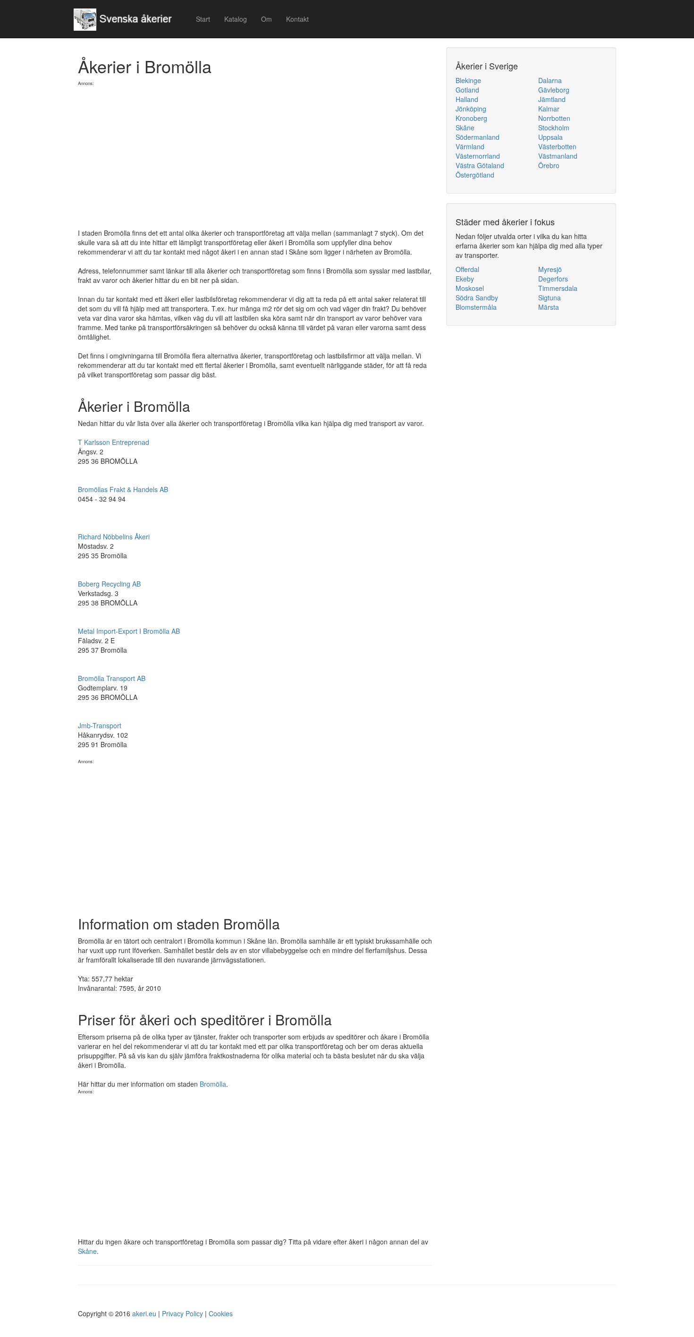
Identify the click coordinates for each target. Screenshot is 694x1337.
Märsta (548, 307)
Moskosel (470, 288)
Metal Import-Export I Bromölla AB (129, 631)
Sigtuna (549, 297)
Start (203, 19)
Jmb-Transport (99, 725)
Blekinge (468, 80)
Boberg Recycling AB (109, 583)
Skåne (87, 1251)
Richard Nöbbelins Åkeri (114, 536)
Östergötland (475, 174)
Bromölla (213, 1084)
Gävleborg (553, 89)
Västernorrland (478, 156)
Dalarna (550, 80)
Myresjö (550, 269)
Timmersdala (557, 288)
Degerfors (553, 278)
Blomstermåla (476, 307)
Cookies (221, 1313)
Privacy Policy (182, 1313)
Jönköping (471, 108)
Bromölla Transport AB (111, 678)
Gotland (467, 89)
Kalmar (548, 108)
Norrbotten (554, 118)
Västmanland (557, 156)
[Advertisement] (255, 152)
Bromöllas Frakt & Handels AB (123, 489)
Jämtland (552, 99)
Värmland (470, 146)
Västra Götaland (480, 165)
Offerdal (467, 269)
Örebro (548, 165)
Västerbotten (557, 146)
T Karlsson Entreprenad (113, 442)
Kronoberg (471, 118)
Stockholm (553, 127)
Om (266, 19)
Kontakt (297, 19)
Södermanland (477, 137)
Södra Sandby (477, 297)
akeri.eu (144, 1313)
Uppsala (550, 137)
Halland (467, 99)
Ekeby (465, 278)
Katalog (235, 19)
